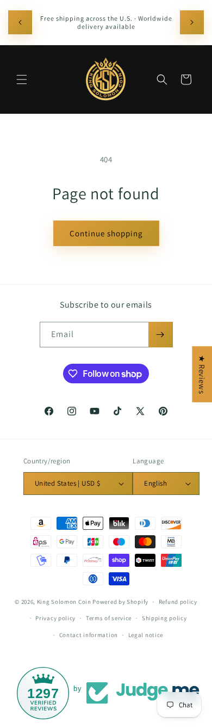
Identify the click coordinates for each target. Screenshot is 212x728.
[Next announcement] (192, 22)
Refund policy (178, 601)
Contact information (88, 635)
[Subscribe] (160, 334)
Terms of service (109, 618)
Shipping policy (164, 618)
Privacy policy (55, 618)
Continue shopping (106, 233)
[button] (22, 79)
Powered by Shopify (120, 601)
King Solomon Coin (64, 601)
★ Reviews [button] (202, 373)
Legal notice (145, 635)
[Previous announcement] (20, 22)
